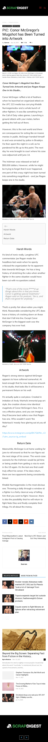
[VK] (31, 521)
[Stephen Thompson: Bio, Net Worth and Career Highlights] (8, 675)
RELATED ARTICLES (11, 576)
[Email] (20, 521)
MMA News (16, 26)
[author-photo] (24, 561)
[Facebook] (4, 521)
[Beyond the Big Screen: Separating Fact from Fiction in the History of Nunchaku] (24, 639)
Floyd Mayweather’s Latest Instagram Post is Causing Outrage (12, 538)
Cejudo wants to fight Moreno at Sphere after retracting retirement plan (30, 609)
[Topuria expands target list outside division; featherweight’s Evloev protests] (8, 598)
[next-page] (7, 618)
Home (4, 22)
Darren (6, 42)
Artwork (7, 234)
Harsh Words (9, 229)
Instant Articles (13, 22)
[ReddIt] (15, 521)
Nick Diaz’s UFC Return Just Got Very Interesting (35, 537)
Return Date (9, 238)
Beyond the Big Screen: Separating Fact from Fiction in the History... (23, 655)
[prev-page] (3, 618)
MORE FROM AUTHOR (29, 576)
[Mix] (26, 521)
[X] (10, 521)
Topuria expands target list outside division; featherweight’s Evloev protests (30, 598)
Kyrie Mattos (6, 659)
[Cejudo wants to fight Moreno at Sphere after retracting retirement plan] (8, 610)
